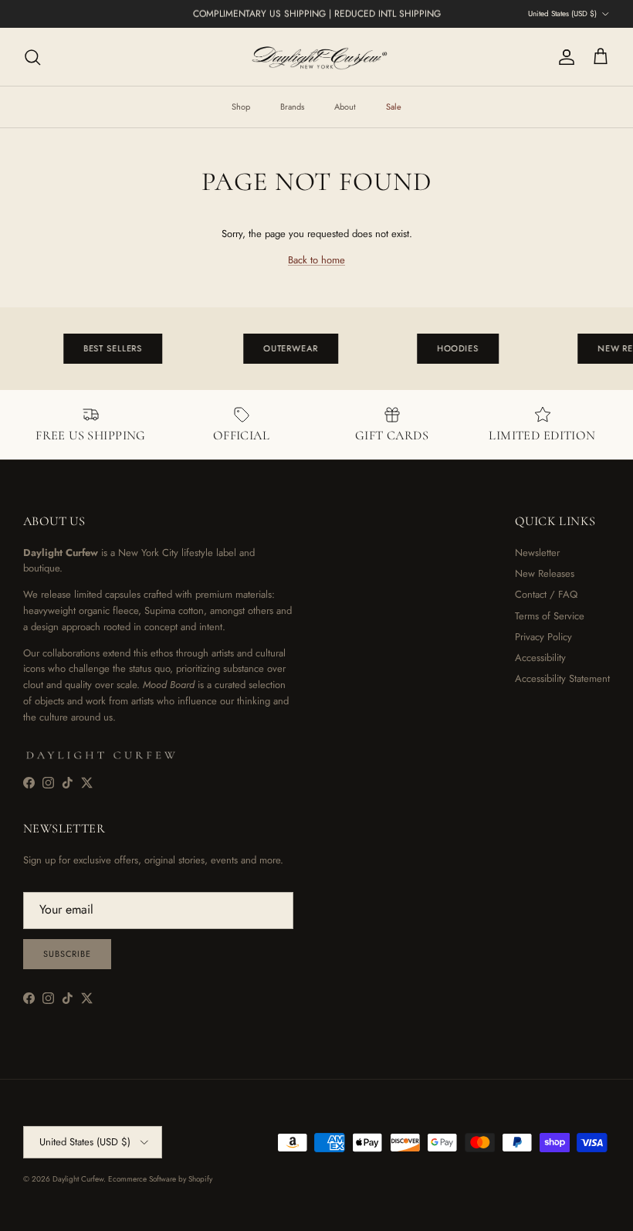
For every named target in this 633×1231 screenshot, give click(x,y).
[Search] (32, 57)
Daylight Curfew (77, 1179)
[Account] (563, 57)
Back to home (316, 260)
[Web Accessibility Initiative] (6, 1213)
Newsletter (537, 552)
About (345, 106)
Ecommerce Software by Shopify (160, 1179)
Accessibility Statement (562, 678)
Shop (241, 106)
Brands (292, 106)
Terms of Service (549, 616)
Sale (393, 106)
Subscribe (67, 954)
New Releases (544, 573)
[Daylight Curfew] (316, 56)
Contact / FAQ (546, 594)
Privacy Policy (543, 636)
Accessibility (540, 657)
